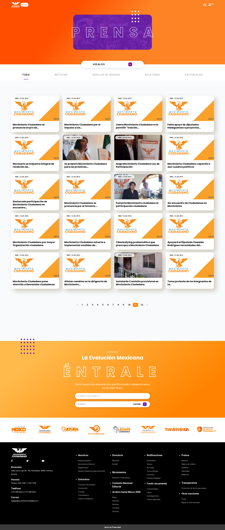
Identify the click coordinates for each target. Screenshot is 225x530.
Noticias (61, 74)
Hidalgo (24, 5)
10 (129, 304)
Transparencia (189, 482)
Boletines (152, 74)
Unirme (137, 404)
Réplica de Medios (106, 74)
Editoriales (194, 74)
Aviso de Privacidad (112, 527)
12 (142, 304)
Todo (26, 74)
